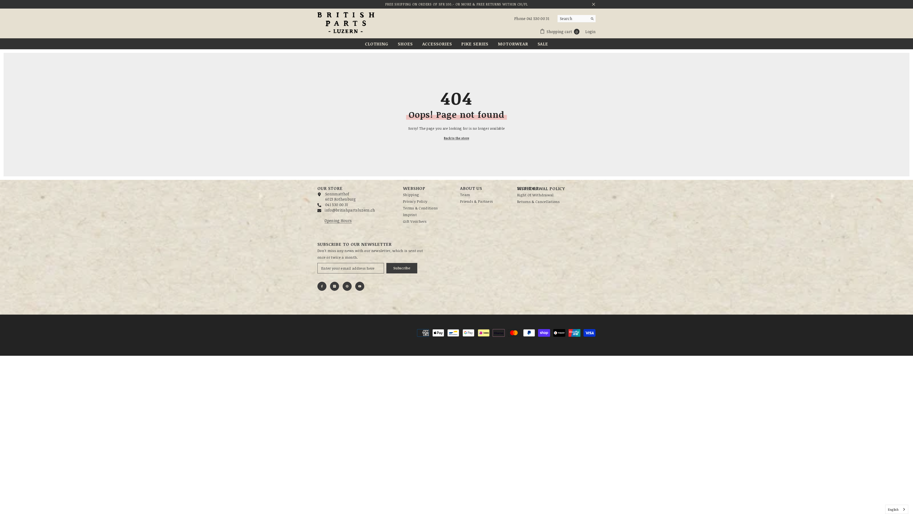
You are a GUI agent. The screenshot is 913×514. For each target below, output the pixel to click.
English (893, 509)
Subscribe (401, 268)
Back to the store (456, 138)
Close (594, 4)
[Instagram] (334, 286)
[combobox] (573, 18)
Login (590, 31)
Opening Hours (338, 220)
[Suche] (577, 18)
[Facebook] (321, 286)
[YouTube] (359, 286)
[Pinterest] (347, 286)
